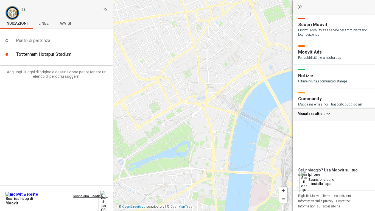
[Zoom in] (283, 191)
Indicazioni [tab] (16, 23)
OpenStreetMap (133, 207)
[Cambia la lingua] (105, 9)
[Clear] (104, 54)
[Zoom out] (283, 199)
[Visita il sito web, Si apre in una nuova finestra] (95, 201)
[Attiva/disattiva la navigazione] (300, 7)
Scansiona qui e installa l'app (321, 181)
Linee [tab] (43, 23)
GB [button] (23, 10)
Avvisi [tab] (65, 23)
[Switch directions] (104, 40)
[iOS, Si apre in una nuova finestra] (86, 201)
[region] (203, 105)
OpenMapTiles (181, 207)
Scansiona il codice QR (90, 196)
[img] (105, 9)
